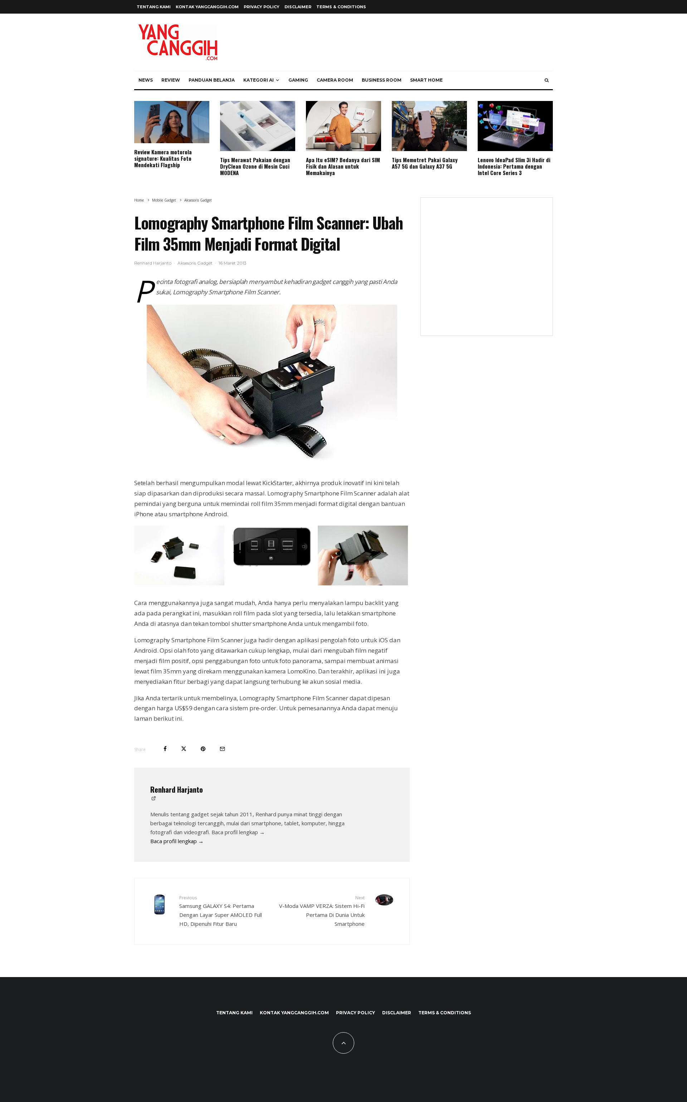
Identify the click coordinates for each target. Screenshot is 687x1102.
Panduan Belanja (212, 80)
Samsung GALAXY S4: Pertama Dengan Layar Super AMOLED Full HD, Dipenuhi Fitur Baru (220, 911)
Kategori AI (258, 80)
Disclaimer (297, 6)
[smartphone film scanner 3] (179, 583)
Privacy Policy (261, 6)
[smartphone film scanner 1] (363, 583)
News (145, 80)
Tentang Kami (154, 6)
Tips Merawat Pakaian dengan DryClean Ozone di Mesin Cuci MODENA (255, 166)
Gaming (298, 80)
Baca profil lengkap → (177, 841)
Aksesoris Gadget (195, 263)
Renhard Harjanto (152, 263)
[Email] (222, 748)
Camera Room (335, 80)
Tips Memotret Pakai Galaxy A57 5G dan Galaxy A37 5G (425, 162)
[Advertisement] (487, 271)
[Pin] (203, 748)
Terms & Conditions (341, 6)
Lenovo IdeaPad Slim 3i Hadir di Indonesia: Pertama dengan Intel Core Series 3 (514, 166)
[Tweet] (183, 748)
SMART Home (426, 80)
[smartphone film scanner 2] (271, 566)
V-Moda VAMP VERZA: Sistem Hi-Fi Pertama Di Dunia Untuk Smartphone (322, 911)
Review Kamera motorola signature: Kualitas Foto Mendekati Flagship (163, 158)
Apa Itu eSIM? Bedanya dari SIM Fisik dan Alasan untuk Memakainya (343, 166)
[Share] (165, 748)
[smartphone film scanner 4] (272, 388)
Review (170, 80)
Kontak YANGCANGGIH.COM (207, 6)
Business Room (381, 80)
